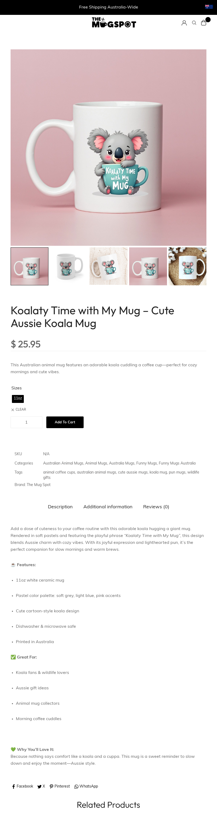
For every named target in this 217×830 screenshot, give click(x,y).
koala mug (158, 473)
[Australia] (209, 7)
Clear (21, 409)
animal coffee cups (59, 473)
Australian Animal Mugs (63, 464)
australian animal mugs (96, 473)
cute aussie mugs (133, 473)
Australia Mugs (121, 464)
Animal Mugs (96, 464)
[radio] (18, 399)
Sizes (16, 388)
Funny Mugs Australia (177, 464)
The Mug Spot (39, 485)
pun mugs (177, 473)
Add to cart (65, 422)
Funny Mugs (146, 464)
